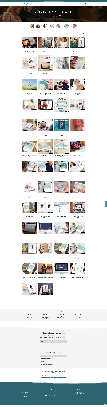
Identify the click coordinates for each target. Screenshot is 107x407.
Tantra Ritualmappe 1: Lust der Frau (45, 155)
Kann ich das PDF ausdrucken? (45, 349)
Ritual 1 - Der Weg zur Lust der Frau (45, 175)
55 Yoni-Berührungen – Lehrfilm (45, 51)
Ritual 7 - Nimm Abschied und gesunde (45, 196)
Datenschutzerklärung (25, 392)
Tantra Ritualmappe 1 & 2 (61, 113)
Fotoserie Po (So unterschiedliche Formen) (77, 277)
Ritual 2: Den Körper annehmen (61, 236)
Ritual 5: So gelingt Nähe (29, 216)
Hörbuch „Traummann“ (29, 196)
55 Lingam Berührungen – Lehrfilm (29, 51)
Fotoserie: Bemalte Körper (45, 257)
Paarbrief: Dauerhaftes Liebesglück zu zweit (77, 175)
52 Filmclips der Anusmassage (45, 113)
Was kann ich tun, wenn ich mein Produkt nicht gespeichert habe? (50, 352)
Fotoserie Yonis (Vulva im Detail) (78, 155)
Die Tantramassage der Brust (77, 113)
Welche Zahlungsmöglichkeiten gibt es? (47, 364)
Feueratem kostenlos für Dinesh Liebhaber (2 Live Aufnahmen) (77, 134)
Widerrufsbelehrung (25, 393)
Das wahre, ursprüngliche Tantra (61, 175)
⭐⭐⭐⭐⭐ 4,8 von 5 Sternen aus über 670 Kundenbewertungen (54, 1)
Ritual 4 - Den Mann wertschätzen (29, 175)
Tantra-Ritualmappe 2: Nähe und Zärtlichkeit (61, 155)
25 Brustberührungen (78, 93)
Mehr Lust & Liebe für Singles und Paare (45, 93)
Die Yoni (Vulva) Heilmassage (77, 51)
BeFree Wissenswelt (25, 396)
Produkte (27, 340)
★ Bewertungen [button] (106, 204)
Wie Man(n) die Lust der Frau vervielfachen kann (29, 155)
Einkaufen (27, 342)
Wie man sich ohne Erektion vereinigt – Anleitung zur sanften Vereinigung (61, 72)
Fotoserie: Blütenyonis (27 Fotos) (78, 216)
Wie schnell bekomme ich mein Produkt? (47, 358)
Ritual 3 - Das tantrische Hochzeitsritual (61, 257)
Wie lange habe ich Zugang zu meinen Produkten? (48, 346)
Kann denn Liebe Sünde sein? (29, 257)
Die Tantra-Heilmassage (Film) (61, 93)
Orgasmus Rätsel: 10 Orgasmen (61, 216)
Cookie (23, 397)
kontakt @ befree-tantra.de (81, 393)
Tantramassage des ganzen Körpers (29, 113)
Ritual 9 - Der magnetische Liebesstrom (29, 277)
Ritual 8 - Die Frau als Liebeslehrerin (77, 236)
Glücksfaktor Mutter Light (61, 277)
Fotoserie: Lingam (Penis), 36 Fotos (77, 196)
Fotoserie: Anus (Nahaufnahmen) (29, 236)
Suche (23, 389)
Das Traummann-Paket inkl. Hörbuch (45, 216)
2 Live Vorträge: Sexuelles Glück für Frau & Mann (45, 277)
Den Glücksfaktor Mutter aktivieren (45, 236)
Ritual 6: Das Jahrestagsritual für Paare (77, 257)
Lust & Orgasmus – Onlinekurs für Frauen (29, 93)
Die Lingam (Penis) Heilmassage (61, 51)
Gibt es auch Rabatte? (44, 361)
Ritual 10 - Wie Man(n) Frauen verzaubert (62, 196)
